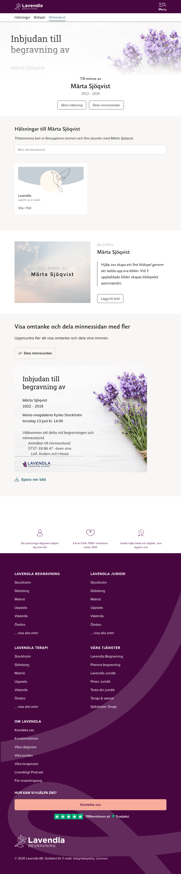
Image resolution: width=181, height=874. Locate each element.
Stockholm (23, 582)
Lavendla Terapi (31, 647)
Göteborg (22, 590)
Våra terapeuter (26, 763)
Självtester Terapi (103, 706)
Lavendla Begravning (37, 573)
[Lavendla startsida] (30, 6)
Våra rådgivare (26, 746)
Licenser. (102, 858)
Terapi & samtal (102, 698)
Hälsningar (22, 17)
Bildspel (39, 17)
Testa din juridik (102, 689)
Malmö (20, 599)
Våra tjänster (105, 647)
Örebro (20, 624)
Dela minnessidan (106, 105)
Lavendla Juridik (108, 573)
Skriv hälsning (72, 105)
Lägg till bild (110, 298)
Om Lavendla (28, 721)
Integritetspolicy (83, 858)
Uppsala (21, 607)
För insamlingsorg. (29, 780)
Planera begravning (105, 664)
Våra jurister (24, 755)
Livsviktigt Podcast (29, 772)
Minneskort (57, 17)
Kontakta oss (24, 729)
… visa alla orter (26, 632)
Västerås (21, 615)
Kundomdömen (26, 738)
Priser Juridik (100, 681)
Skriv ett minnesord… (32, 149)
